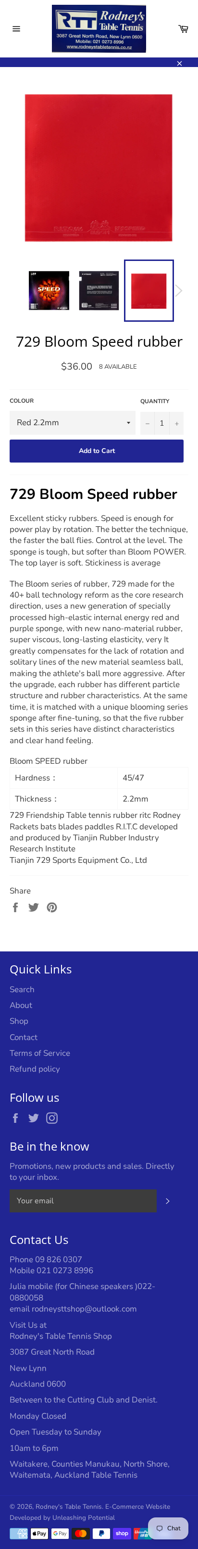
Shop (19, 1021)
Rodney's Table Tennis (69, 1506)
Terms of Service (40, 1053)
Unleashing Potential (83, 1517)
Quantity (154, 401)
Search (22, 989)
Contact (23, 1037)
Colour (22, 401)
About (21, 1005)
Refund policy (35, 1068)
